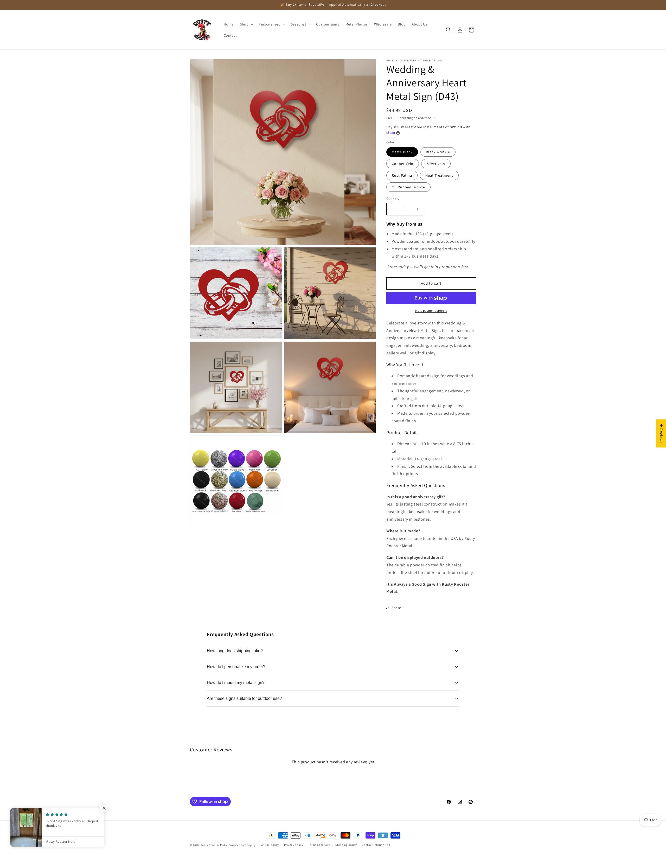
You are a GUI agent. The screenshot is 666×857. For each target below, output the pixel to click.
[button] (246, 24)
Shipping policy (346, 845)
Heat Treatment (439, 175)
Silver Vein (436, 163)
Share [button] (396, 607)
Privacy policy (293, 845)
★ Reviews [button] (661, 433)
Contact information (376, 845)
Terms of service (319, 845)
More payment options (431, 310)
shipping (406, 118)
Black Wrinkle (438, 152)
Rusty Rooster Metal (214, 845)
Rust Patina (402, 175)
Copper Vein (402, 163)
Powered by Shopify (242, 845)
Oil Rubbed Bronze (408, 187)
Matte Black (402, 152)
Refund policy (269, 845)
